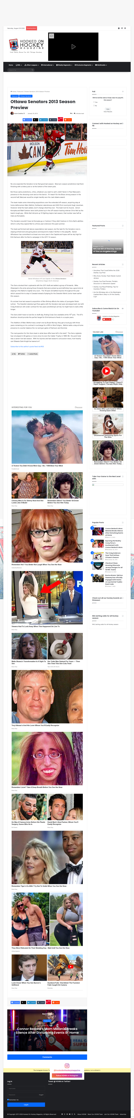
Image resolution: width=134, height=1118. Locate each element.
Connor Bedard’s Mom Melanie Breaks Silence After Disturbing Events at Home (47, 1030)
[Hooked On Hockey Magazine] (26, 45)
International (47, 65)
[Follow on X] (24, 113)
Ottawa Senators (25, 96)
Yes (96, 102)
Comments (47, 1057)
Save (61, 118)
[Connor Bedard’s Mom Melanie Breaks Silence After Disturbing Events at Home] (98, 531)
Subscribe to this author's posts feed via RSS (27, 347)
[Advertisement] (67, 78)
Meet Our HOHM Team (95, 1114)
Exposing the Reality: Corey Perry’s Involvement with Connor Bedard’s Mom (113, 544)
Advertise (123, 1114)
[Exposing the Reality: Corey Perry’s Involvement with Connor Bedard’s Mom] (98, 544)
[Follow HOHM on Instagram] (67, 1067)
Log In (26, 1105)
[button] (73, 46)
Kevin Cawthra (18, 113)
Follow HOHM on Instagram (67, 1075)
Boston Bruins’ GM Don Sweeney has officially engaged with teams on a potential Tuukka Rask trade (114, 579)
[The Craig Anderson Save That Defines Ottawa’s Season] (98, 556)
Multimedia (101, 65)
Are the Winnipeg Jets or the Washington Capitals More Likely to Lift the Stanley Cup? (107, 294)
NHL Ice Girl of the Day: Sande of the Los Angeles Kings (107, 250)
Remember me (14, 1100)
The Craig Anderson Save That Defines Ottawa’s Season (112, 555)
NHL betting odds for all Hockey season (105, 624)
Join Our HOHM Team (111, 1114)
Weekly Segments (64, 65)
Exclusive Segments (83, 65)
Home (11, 65)
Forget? (41, 1095)
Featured (20, 91)
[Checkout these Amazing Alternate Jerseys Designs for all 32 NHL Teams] (98, 566)
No (96, 105)
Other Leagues (31, 65)
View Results (108, 111)
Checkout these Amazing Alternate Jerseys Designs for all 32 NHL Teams (113, 566)
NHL (18, 65)
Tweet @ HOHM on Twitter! (59, 1081)
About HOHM (81, 1114)
